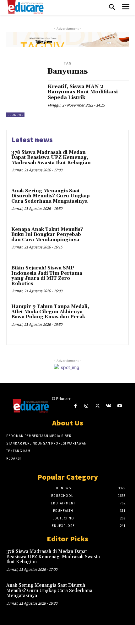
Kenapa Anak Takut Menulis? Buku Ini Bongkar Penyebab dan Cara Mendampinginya (47, 235)
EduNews (15, 115)
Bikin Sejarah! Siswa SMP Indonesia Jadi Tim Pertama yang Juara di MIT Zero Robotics (46, 276)
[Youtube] (119, 406)
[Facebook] (75, 406)
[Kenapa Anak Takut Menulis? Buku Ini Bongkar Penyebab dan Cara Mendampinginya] (109, 240)
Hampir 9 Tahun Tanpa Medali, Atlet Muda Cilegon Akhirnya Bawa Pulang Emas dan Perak (50, 312)
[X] (97, 406)
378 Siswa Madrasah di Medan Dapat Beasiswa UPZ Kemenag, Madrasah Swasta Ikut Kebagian (51, 157)
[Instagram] (86, 406)
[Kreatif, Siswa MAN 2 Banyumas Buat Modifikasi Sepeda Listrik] (24, 99)
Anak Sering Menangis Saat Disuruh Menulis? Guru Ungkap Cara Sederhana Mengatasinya (50, 196)
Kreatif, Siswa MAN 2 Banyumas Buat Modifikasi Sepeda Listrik (83, 92)
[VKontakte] (108, 406)
